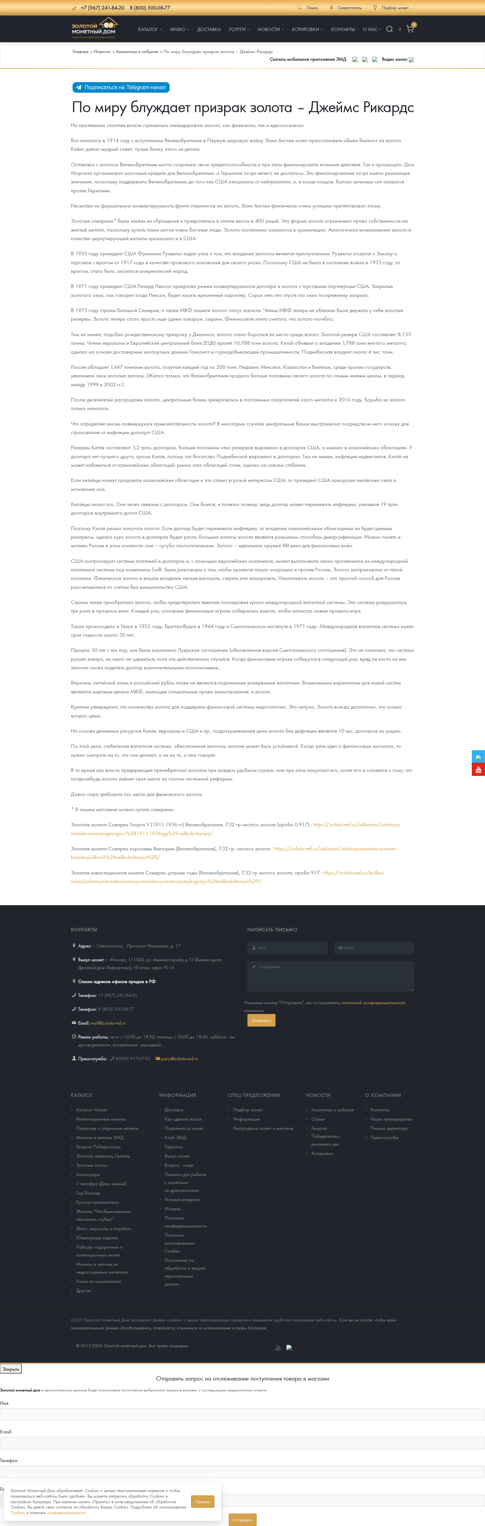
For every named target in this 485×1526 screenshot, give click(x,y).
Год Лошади (88, 1192)
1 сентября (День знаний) (101, 1183)
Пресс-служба (385, 1137)
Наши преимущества (391, 1119)
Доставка (174, 1109)
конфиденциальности (66, 1512)
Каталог (82, 1095)
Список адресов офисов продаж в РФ (117, 981)
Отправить (261, 1020)
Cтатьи (318, 1119)
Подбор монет (248, 1109)
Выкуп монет (177, 1156)
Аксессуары (88, 1174)
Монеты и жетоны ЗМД (99, 1137)
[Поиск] (390, 29)
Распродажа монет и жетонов (263, 1128)
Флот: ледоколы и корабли (103, 1228)
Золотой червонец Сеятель (103, 1156)
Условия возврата (183, 1199)
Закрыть (11, 1369)
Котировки (322, 1153)
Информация (177, 1095)
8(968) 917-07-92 (132, 1058)
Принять (202, 1501)
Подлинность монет (184, 1128)
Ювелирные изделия (97, 1237)
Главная (80, 51)
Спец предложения (254, 1095)
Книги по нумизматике (98, 1281)
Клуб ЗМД (175, 1137)
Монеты (173, 1208)
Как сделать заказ (183, 1119)
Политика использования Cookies (179, 1243)
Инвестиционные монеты (101, 1119)
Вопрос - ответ (179, 1165)
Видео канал (395, 59)
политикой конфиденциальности (373, 1002)
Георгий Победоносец (98, 1146)
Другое (83, 1290)
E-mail (5, 1431)
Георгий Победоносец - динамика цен (326, 1136)
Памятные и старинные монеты (107, 1128)
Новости (318, 1095)
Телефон (8, 1460)
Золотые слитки (91, 1165)
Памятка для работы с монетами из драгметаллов (185, 1182)
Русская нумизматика (97, 1202)
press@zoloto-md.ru (179, 1058)
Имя (4, 1403)
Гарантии (174, 1146)
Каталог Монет (91, 1109)
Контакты (380, 1109)
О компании (383, 1095)
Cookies (18, 1512)
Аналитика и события (332, 1109)
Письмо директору (389, 1128)
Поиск (312, 7)
